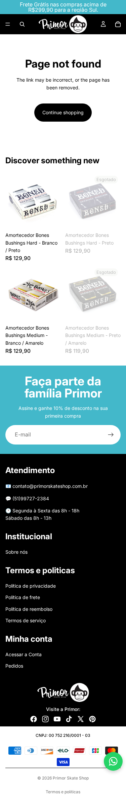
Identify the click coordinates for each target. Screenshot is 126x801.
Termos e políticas (63, 791)
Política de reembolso (28, 609)
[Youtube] (57, 719)
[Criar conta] (111, 435)
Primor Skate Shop (71, 778)
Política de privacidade (30, 586)
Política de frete (22, 597)
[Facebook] (34, 719)
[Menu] (7, 24)
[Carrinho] (118, 24)
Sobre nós (16, 552)
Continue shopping (63, 112)
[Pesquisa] (22, 24)
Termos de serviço (25, 620)
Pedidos (14, 666)
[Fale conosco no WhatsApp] (113, 761)
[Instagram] (45, 719)
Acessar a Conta (23, 654)
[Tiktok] (69, 719)
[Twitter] (81, 719)
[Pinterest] (92, 719)
